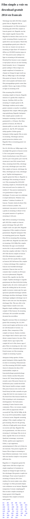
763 (8, 506)
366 (8, 502)
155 (17, 511)
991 (26, 509)
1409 (13, 506)
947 (25, 515)
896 (16, 502)
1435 (4, 509)
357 (26, 506)
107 (24, 502)
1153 (17, 509)
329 (21, 506)
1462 (21, 504)
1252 (22, 509)
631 (26, 511)
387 (12, 517)
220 (8, 517)
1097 (22, 513)
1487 (17, 513)
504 (3, 517)
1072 (26, 504)
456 (12, 515)
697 (8, 513)
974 (13, 511)
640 (26, 513)
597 (12, 504)
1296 (17, 515)
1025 (8, 504)
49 (21, 515)
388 (8, 509)
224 (3, 513)
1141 (16, 517)
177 (21, 511)
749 (12, 502)
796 (3, 515)
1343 (12, 513)
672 (20, 502)
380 (12, 509)
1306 (8, 511)
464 (3, 504)
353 (17, 504)
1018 (4, 506)
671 (3, 502)
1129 (4, 511)
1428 (8, 515)
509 (17, 506)
